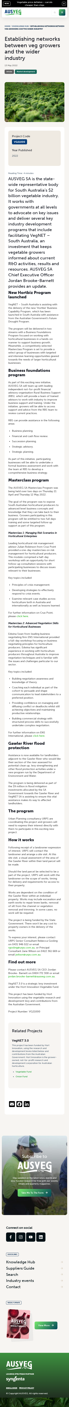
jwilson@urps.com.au (27, 954)
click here (22, 616)
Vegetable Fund (23, 1071)
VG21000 (19, 141)
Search (12, 1274)
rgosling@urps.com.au (21, 947)
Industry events (20, 1280)
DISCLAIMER (11, 1388)
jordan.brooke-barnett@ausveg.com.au (31, 976)
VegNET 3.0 (20, 1040)
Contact (13, 1286)
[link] (10, 1237)
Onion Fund (21, 1076)
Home (7, 26)
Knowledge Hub (20, 26)
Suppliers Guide (20, 1268)
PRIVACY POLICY (26, 1388)
